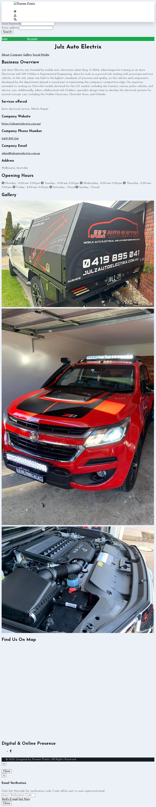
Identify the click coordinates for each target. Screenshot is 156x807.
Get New (24, 799)
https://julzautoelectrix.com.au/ (21, 123)
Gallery (27, 54)
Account (32, 38)
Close (6, 771)
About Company (12, 54)
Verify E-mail (10, 799)
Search (7, 32)
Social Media (41, 54)
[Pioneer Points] (24, 3)
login (5, 38)
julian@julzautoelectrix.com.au (21, 153)
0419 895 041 (10, 138)
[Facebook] (11, 751)
